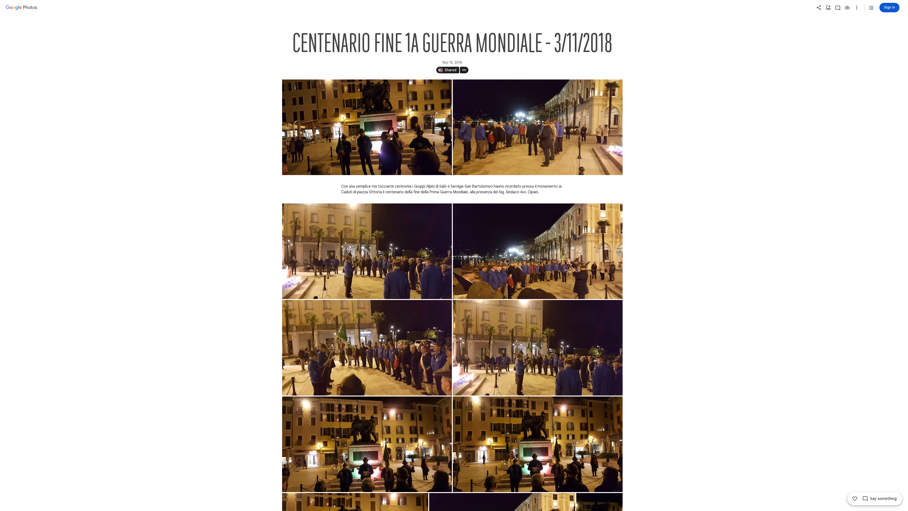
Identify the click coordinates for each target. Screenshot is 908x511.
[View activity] (838, 7)
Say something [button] (883, 498)
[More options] (856, 7)
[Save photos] (847, 7)
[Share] (819, 7)
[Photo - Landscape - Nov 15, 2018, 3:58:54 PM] (367, 251)
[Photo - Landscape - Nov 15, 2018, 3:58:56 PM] (367, 127)
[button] (871, 8)
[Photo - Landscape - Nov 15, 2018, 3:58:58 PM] (538, 444)
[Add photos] (828, 7)
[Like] (855, 498)
